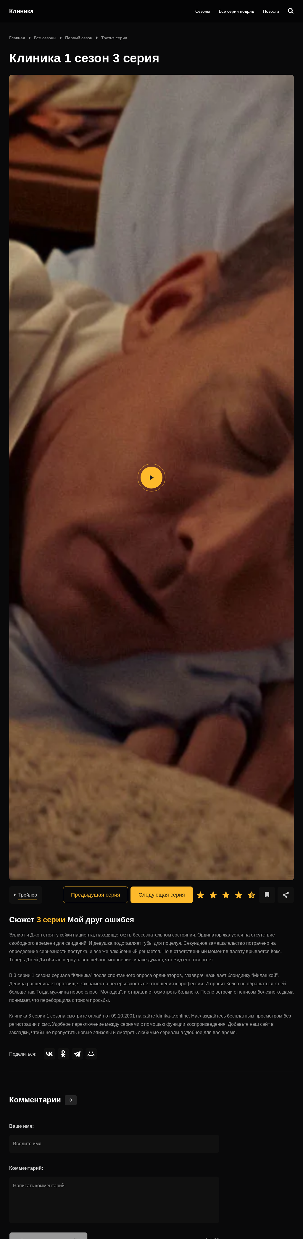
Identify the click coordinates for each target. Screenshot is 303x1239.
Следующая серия (161, 895)
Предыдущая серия (95, 895)
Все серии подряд (236, 11)
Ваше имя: (21, 1126)
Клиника (21, 11)
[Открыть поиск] (291, 11)
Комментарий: (26, 1168)
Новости (271, 11)
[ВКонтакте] (49, 1054)
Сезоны (202, 11)
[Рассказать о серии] (286, 895)
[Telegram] (77, 1054)
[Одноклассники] (63, 1054)
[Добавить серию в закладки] (267, 895)
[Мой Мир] (91, 1054)
